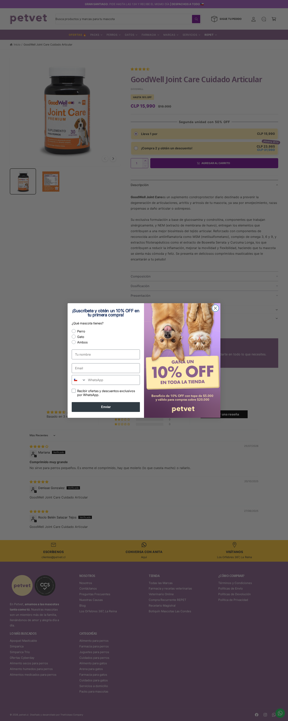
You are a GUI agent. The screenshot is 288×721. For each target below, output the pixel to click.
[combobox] (79, 380)
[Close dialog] (215, 308)
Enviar (106, 407)
